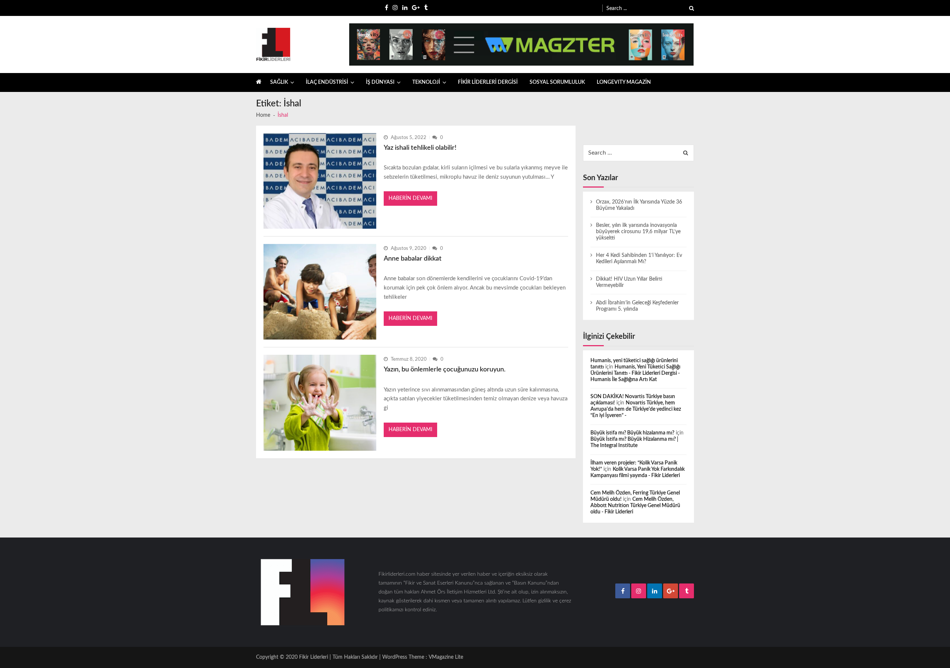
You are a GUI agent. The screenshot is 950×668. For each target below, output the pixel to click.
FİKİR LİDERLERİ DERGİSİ (488, 82)
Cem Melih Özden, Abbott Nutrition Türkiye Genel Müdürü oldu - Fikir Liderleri (635, 506)
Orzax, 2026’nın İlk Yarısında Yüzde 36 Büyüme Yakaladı (639, 205)
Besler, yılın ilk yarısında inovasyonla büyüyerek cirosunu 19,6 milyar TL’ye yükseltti (638, 232)
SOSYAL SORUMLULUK (557, 82)
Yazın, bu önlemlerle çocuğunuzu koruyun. (444, 369)
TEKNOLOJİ (426, 82)
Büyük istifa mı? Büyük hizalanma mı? (632, 433)
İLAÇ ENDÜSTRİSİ (327, 82)
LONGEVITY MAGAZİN (624, 82)
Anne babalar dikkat (413, 258)
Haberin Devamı (410, 198)
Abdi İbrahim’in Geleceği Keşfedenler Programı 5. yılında (637, 306)
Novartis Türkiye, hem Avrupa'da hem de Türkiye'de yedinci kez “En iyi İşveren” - (635, 409)
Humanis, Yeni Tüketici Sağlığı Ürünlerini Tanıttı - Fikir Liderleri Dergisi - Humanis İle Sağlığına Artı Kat (635, 373)
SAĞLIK (279, 82)
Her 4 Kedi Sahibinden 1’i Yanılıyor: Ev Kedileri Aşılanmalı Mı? (639, 258)
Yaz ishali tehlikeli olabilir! (420, 148)
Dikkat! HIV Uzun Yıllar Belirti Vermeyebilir (629, 282)
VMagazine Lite (446, 657)
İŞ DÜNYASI (380, 82)
